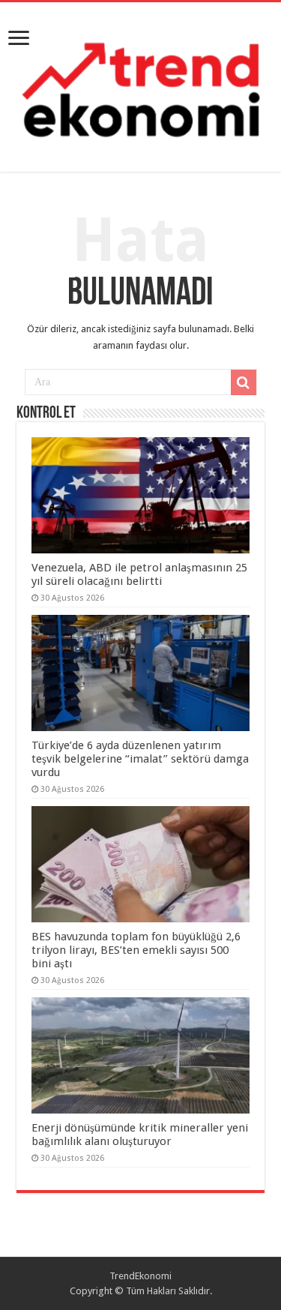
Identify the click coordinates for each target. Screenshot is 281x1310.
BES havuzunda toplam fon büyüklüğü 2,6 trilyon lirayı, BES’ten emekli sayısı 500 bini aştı (136, 950)
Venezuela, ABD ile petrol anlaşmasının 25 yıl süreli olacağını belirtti (139, 574)
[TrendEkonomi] (140, 84)
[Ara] (243, 382)
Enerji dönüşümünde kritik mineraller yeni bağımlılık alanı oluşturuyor (139, 1134)
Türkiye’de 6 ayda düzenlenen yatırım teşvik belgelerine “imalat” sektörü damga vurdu (140, 759)
